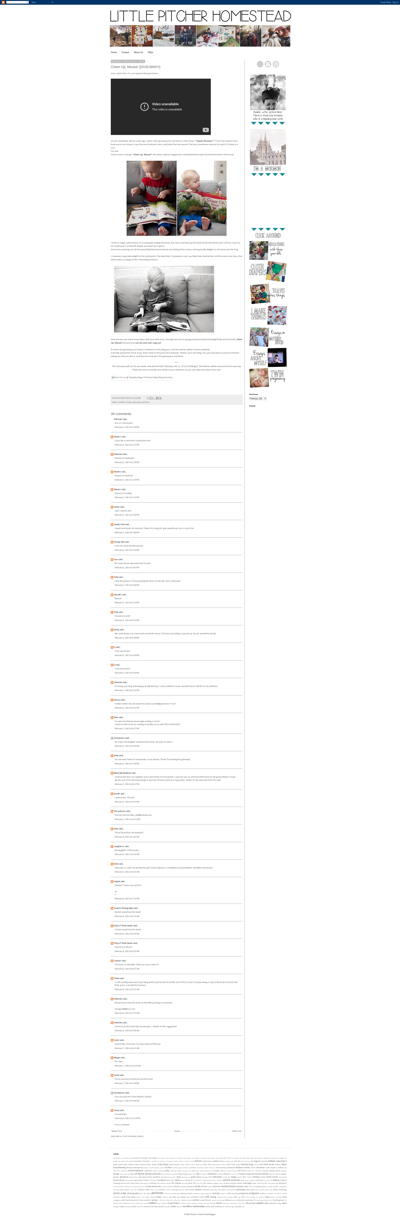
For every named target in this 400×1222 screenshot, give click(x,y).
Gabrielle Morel (274, 1174)
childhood (231, 1168)
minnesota (156, 1186)
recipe (158, 1197)
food (226, 1174)
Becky (117, 630)
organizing (213, 1190)
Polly (116, 577)
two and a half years (230, 1203)
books (271, 1164)
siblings (230, 1197)
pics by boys (145, 1193)
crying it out (186, 1171)
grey (179, 1177)
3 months (265, 1158)
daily (197, 1171)
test (270, 1200)
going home (147, 1177)
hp (172, 1180)
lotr (204, 1183)
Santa (188, 1197)
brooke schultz (148, 1168)
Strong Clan (119, 542)
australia (264, 1161)
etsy (121, 1174)
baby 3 (284, 1161)
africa (221, 1161)
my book (269, 1187)
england (284, 1171)
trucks (188, 1203)
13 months (143, 1158)
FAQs (150, 52)
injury (213, 1180)
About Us (138, 52)
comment (124, 1171)
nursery (161, 1190)
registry (165, 1197)
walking (128, 1207)
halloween (217, 1177)
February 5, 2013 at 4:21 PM (127, 620)
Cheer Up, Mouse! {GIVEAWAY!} (135, 67)
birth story (235, 1165)
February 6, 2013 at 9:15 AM (127, 989)
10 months (117, 1158)
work (213, 1207)
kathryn (276, 1180)
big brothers (216, 1165)
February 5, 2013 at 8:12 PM (127, 784)
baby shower (152, 1165)
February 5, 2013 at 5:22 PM (127, 690)
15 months (162, 1158)
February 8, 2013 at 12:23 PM (127, 1118)
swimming (220, 1200)
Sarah (116, 1040)
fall (135, 1174)
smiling (278, 1197)
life (194, 1183)
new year (133, 1190)
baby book (117, 1165)
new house (124, 1190)
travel (170, 1203)
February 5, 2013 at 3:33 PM (127, 550)
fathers (190, 1174)
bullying (176, 1168)
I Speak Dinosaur (204, 141)
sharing (219, 1197)
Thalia (116, 978)
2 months (203, 1158)
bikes (224, 1165)
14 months (153, 1158)
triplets (183, 1203)
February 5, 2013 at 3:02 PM (127, 515)
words (207, 1207)
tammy (233, 1200)
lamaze (168, 1183)
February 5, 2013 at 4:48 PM (127, 638)
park (248, 1190)
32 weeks (280, 1158)
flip (217, 1174)
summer (196, 1200)
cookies (155, 1171)
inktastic (219, 1180)
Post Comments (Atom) (133, 1136)
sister (247, 1197)
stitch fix (177, 1200)
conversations (135, 1170)
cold (285, 1168)
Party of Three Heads (123, 926)
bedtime (199, 1165)
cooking (161, 1171)
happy (233, 1177)
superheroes (205, 1200)
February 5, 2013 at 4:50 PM (127, 655)
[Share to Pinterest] (160, 398)
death (202, 1171)
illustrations (197, 1180)
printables (269, 1193)
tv (197, 1203)
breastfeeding (119, 1167)
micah (148, 1186)
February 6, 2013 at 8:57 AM (127, 969)
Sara (116, 559)
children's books (125, 402)
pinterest (167, 1193)
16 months (170, 1158)
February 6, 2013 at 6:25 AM (127, 872)
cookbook (148, 1171)
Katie (116, 829)
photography (133, 1193)
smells (272, 1197)
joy (265, 1180)
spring (154, 1200)
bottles (278, 1165)
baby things (163, 1164)
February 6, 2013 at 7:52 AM (127, 899)
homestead (129, 1180)
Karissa (117, 700)
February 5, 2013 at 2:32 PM (127, 497)
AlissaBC (118, 595)
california (186, 1168)
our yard (221, 1190)
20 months (211, 1158)
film (198, 1174)
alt (232, 1161)
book (266, 1164)
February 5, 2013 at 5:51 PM (127, 708)
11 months (126, 1158)
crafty (166, 1171)
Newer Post (117, 1131)
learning (184, 1183)
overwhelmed (231, 1190)
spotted (147, 1200)
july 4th (270, 1180)
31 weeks (273, 1158)
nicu (147, 1190)
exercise (126, 1174)
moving (257, 1187)
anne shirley (245, 1161)
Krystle (117, 794)
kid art (123, 1183)
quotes (138, 1197)
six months (260, 1197)
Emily (116, 755)
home (263, 1177)
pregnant (254, 1193)
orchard (206, 1190)
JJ (114, 647)
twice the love (204, 1203)
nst (156, 1190)
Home (114, 52)
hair (210, 1177)
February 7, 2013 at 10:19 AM (127, 1066)
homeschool (118, 1180)
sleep (267, 1197)
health (239, 1177)
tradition (164, 1203)
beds (193, 1165)
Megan (117, 1058)
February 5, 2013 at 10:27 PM (127, 819)
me (265, 1183)
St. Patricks (162, 1200)
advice (216, 1161)
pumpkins (277, 1193)
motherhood (228, 1186)
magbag (215, 1183)
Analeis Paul (119, 524)
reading (152, 1197)
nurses (167, 1190)
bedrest (188, 1165)
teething (259, 1200)
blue (256, 1165)
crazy (179, 1171)
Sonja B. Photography (123, 908)
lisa (198, 1183)
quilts (133, 1197)
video (284, 1203)
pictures (157, 1193)
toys (159, 1203)
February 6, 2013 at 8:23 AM (127, 916)
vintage (116, 1207)
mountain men (241, 1186)
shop (224, 1197)
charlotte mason (202, 1168)
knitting (153, 1183)
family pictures (153, 1174)
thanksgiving (278, 1200)
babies (271, 1161)
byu (181, 1168)
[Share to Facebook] (157, 398)
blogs (251, 1164)
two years (241, 1203)
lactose (162, 1183)
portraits (216, 1193)
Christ (253, 1168)
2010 (225, 1158)
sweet (213, 1200)
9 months (168, 1161)
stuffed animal (186, 1200)
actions (198, 1161)
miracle (164, 1187)
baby (278, 1161)
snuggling (117, 1200)
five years (203, 1174)
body (261, 1165)
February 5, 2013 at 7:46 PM (127, 764)
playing (183, 1193)
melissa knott (118, 1187)
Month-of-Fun (201, 1186)
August (257, 1161)
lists (201, 1183)
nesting (116, 1190)
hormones (153, 1180)
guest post (196, 1177)
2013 (229, 1158)
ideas (182, 1180)
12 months (134, 1158)
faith (132, 1174)
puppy (284, 1193)
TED (254, 1200)
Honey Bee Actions (142, 1180)
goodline (156, 1177)
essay (116, 1174)
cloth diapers (271, 1168)
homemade (283, 1177)
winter (173, 1206)
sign (239, 1197)
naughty (276, 1187)
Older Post (237, 1131)
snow (284, 1197)
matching (260, 1183)
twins (219, 1203)
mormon (216, 1186)
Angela (117, 881)
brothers (169, 1167)
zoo (243, 1207)
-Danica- (117, 961)
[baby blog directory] (142, 377)
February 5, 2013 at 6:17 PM (127, 728)
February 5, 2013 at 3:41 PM (127, 568)
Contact (125, 52)
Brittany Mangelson (135, 1168)
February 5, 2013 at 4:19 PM (127, 603)
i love (177, 1180)
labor (158, 1183)
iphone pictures (231, 1180)
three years (143, 1203)
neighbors (283, 1187)
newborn (141, 1190)
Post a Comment (122, 1125)
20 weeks (219, 1158)
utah (266, 1203)
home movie (272, 1177)
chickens (212, 1168)
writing (218, 1207)
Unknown (118, 419)
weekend (148, 1207)
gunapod (205, 1177)
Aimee (117, 507)
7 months (154, 1161)
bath (171, 1165)
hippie (249, 1177)
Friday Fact (250, 1174)
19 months (195, 1158)
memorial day (136, 1187)
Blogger (211, 1214)
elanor (277, 1171)
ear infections (257, 1171)
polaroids (196, 1193)
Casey (116, 1110)
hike (244, 1177)
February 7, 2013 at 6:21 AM (127, 1048)
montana (190, 1187)
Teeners (117, 437)
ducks (249, 1171)
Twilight (213, 1203)
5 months (146, 1161)
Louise (209, 1183)
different (223, 1171)
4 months (138, 1161)
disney (234, 1171)
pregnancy (243, 1193)
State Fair (169, 1200)
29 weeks (258, 1158)
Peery (257, 1190)
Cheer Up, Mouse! (142, 154)
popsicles (208, 1193)
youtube (238, 1207)
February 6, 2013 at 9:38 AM (127, 1031)
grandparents (166, 1177)
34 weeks (121, 1161)
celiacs (193, 1168)
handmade (226, 1177)
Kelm (116, 717)
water (134, 1207)
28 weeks (250, 1158)
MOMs (177, 1187)
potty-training (232, 1193)
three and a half (133, 1203)
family (141, 1174)
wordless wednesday (193, 1206)
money (183, 1187)
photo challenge (280, 1190)
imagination (206, 1180)
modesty (170, 1187)
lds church (176, 1183)
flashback (212, 1174)
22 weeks (235, 1158)
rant (147, 1197)
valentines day (275, 1203)
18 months (187, 1158)
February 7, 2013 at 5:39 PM (127, 1083)
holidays (256, 1177)
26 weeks (242, 1158)
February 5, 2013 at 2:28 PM (127, 462)
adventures (208, 1161)
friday (242, 1174)
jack (242, 1180)
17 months (178, 1158)
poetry (189, 1193)
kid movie (131, 1183)
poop (202, 1193)
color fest (116, 1171)
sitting (252, 1197)
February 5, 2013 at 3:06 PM (127, 532)
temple (266, 1200)
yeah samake (225, 1207)
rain (143, 1197)
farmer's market (171, 1174)
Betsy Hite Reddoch (122, 773)
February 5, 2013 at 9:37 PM (127, 802)
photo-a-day (119, 1193)
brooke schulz (159, 1168)
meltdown (127, 1187)
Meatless (283, 1183)
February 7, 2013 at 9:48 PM (127, 1101)
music (263, 1187)
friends (258, 1174)
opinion (198, 1190)
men (143, 1187)
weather (140, 1207)
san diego (181, 1197)
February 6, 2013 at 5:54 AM (127, 854)
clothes (280, 1168)
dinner (229, 1171)
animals (237, 1161)
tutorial (194, 1203)
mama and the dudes (233, 1183)
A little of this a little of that (183, 1161)
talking (227, 1200)
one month (190, 1190)
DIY (239, 1171)
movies (251, 1187)
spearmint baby (137, 1200)
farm (163, 1174)
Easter (265, 1171)
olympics (181, 1190)
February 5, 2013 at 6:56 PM (127, 746)
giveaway (137, 402)
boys (284, 1164)
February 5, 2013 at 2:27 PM (127, 445)
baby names (140, 1165)
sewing (213, 1197)
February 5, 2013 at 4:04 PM (127, 585)
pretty (262, 1193)
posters (223, 1193)
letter (190, 1183)
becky (182, 1165)
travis (176, 1203)
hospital (161, 1180)
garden (284, 1174)
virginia (122, 1207)
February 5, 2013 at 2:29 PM (127, 480)
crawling (173, 1171)
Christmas (260, 1167)
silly (243, 1197)
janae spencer (250, 1180)
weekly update (158, 1207)
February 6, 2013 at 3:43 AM (127, 837)
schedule (194, 1197)
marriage (247, 1183)
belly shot (207, 1165)
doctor (244, 1171)
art (252, 1161)
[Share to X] (154, 398)
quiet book (125, 1197)
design (216, 1171)
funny (265, 1174)
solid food (125, 1200)
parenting (240, 1190)
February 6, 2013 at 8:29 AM (127, 934)
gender (116, 1177)
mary (254, 1183)
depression (209, 1171)
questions (116, 1197)
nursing (174, 1190)
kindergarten (144, 1183)
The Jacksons (119, 811)
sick (235, 1197)
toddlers (152, 1203)
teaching (248, 1200)
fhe (194, 1174)
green (174, 1177)
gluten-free (133, 1177)
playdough (176, 1193)
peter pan (268, 1190)
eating (271, 1171)
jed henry (146, 402)
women (179, 1207)
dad (193, 1171)
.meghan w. (119, 846)
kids (137, 1183)
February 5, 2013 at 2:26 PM (127, 427)
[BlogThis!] (151, 398)
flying (221, 1174)
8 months (161, 1161)
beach (176, 1165)
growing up (186, 1177)
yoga (232, 1207)
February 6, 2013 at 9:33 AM (127, 1013)
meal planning (273, 1183)
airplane (228, 1161)
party (252, 1190)
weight (167, 1207)
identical (188, 1180)
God (140, 1177)
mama (221, 1183)
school (201, 1197)
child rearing (220, 1168)
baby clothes (128, 1165)
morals (209, 1187)
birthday (244, 1164)
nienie (152, 1190)
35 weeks (129, 1161)
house (167, 1180)
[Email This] (148, 398)
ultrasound (250, 1203)
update (260, 1203)
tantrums (241, 1200)
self (207, 1197)
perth (262, 1190)
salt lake (172, 1197)
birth (229, 1165)
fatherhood (182, 1174)
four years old (234, 1174)
